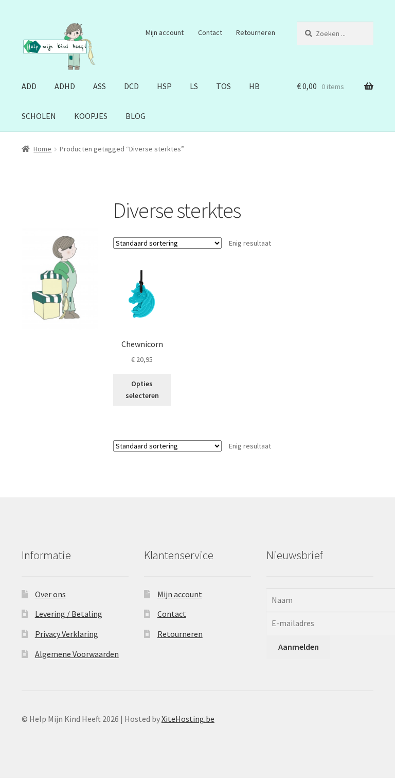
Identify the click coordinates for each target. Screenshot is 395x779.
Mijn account (165, 32)
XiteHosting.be (187, 719)
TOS (223, 86)
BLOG (135, 116)
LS (194, 86)
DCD (131, 86)
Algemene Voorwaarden (77, 654)
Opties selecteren (142, 389)
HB (254, 86)
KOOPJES (90, 116)
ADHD (65, 86)
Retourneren (255, 32)
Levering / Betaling (68, 614)
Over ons (50, 594)
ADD (29, 86)
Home (42, 148)
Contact (210, 32)
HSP (164, 86)
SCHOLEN (39, 116)
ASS (99, 86)
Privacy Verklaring (66, 634)
